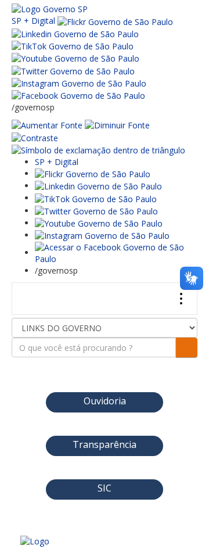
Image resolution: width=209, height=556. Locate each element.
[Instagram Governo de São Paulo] (79, 82)
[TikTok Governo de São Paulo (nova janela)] (73, 45)
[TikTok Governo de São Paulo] (96, 197)
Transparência (104, 444)
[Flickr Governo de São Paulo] (92, 173)
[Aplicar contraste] (35, 136)
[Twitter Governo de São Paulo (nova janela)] (73, 70)
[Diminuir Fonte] (117, 124)
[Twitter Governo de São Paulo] (96, 210)
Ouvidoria (105, 400)
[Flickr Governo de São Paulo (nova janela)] (115, 20)
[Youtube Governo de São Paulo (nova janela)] (75, 57)
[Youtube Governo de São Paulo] (99, 222)
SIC (104, 488)
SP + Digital (33, 20)
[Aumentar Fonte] (47, 124)
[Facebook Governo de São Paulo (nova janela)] (78, 95)
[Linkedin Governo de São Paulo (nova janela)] (75, 33)
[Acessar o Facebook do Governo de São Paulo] (116, 252)
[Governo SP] (50, 8)
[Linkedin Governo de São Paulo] (98, 185)
